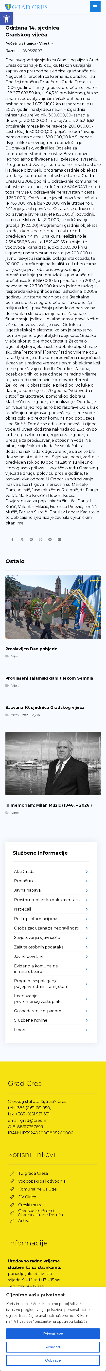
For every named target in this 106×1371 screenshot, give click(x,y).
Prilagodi (53, 1347)
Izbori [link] (19, 1030)
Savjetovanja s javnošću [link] (37, 937)
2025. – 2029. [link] (20, 715)
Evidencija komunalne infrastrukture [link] (36, 969)
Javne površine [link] (29, 956)
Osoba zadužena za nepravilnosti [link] (46, 928)
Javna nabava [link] (27, 890)
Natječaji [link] (22, 909)
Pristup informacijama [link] (35, 918)
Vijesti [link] (45, 43)
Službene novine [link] (30, 1020)
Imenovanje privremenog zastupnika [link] (38, 999)
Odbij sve (53, 1360)
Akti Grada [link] (24, 871)
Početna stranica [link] (20, 43)
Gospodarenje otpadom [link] (37, 1011)
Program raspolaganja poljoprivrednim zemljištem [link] (41, 984)
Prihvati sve (53, 1334)
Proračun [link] (23, 881)
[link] (6, 18)
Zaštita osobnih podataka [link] (39, 947)
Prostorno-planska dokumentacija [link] (48, 900)
